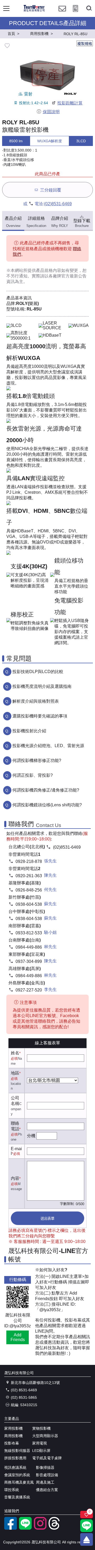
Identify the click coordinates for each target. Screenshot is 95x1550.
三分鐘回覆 (50, 190)
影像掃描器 (45, 1467)
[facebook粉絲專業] (10, 1528)
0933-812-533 (29, 933)
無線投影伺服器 (17, 1450)
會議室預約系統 (17, 1475)
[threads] (55, 1528)
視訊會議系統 (15, 1467)
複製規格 (84, 44)
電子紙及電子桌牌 (47, 1458)
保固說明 (51, 111)
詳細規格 (36, 222)
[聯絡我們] (62, 13)
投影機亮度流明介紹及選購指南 (42, 686)
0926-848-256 (29, 890)
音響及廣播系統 (17, 1497)
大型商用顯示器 (45, 1436)
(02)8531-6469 (58, 204)
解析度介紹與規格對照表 (35, 701)
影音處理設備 (47, 1475)
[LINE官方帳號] (25, 1528)
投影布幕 (11, 1443)
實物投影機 (41, 1428)
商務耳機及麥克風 (19, 1482)
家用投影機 (13, 1428)
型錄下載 (81, 223)
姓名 (15, 1053)
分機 (31, 1135)
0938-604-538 (29, 904)
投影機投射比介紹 (29, 731)
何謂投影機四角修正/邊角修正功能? (45, 790)
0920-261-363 (29, 876)
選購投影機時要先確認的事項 (39, 716)
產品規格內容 (48, 270)
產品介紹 (13, 222)
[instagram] (40, 1528)
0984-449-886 (29, 947)
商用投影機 (13, 1436)
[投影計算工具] (75, 13)
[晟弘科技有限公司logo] (34, 10)
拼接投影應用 (15, 1458)
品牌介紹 (59, 222)
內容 (15, 1178)
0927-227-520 (29, 990)
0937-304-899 (29, 961)
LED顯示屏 (41, 1450)
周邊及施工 (45, 1482)
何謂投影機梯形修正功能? (36, 760)
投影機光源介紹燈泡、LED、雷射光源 (48, 745)
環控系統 (11, 1490)
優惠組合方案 (47, 1490)
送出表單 (47, 1218)
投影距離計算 (70, 103)
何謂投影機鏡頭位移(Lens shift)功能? (47, 805)
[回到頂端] (86, 1539)
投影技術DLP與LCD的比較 (37, 671)
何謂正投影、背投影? (32, 775)
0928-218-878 (29, 861)
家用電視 (39, 1443)
